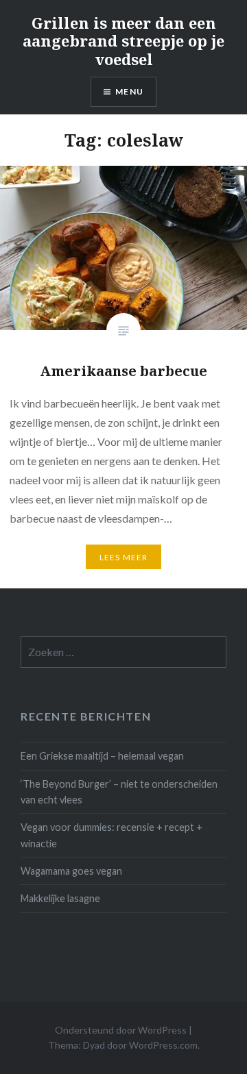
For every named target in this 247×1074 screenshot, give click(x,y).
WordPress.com (163, 1045)
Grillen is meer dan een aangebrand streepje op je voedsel (123, 40)
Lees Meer (123, 557)
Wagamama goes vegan (71, 871)
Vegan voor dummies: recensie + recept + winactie (111, 835)
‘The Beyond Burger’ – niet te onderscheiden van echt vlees (119, 792)
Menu (129, 91)
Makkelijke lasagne (60, 898)
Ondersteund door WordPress (121, 1030)
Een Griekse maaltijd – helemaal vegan (102, 756)
